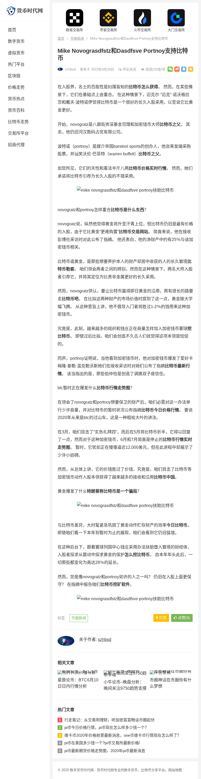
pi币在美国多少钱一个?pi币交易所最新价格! (102, 743)
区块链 (14, 76)
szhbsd (70, 69)
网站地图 (175, 770)
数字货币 (16, 41)
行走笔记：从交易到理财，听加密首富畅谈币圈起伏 (109, 720)
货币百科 (16, 110)
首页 (12, 30)
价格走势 (16, 87)
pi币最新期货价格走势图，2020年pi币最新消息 (104, 750)
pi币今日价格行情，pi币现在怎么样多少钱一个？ (106, 727)
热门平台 (16, 64)
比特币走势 (18, 122)
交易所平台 (18, 133)
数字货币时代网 (82, 770)
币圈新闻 (77, 38)
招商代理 (16, 145)
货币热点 (16, 99)
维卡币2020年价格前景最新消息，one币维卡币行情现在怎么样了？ (122, 735)
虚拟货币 (16, 53)
